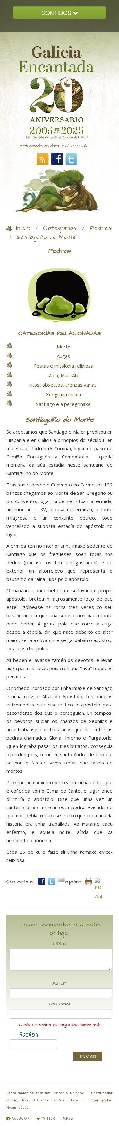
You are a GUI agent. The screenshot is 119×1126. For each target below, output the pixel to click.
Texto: (59, 943)
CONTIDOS (57, 13)
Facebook (20, 1118)
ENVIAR (88, 1056)
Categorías (60, 228)
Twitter (47, 1118)
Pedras (101, 228)
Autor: (59, 983)
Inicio (23, 228)
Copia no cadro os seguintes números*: (59, 1025)
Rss (69, 1118)
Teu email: (59, 1004)
